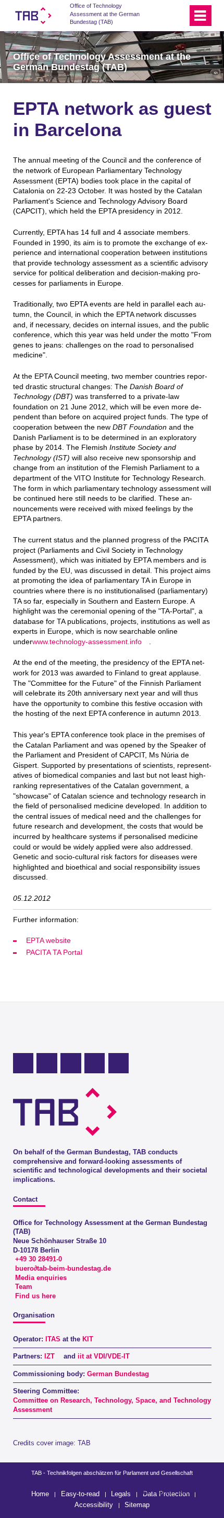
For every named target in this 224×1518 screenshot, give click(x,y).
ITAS (52, 1339)
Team (23, 1286)
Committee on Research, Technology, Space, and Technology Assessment (112, 1405)
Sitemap (137, 1505)
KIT (87, 1339)
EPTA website (48, 940)
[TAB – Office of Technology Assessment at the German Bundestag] (33, 15)
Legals (121, 1494)
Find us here (35, 1296)
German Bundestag (118, 1374)
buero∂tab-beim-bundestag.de (63, 1268)
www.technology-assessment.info (87, 641)
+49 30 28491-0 (38, 1259)
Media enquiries (41, 1278)
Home (40, 1494)
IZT (49, 1356)
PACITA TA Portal (54, 952)
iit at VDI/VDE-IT (104, 1356)
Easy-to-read (80, 1494)
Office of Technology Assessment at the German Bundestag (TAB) (105, 14)
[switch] (161, 15)
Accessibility (93, 1505)
